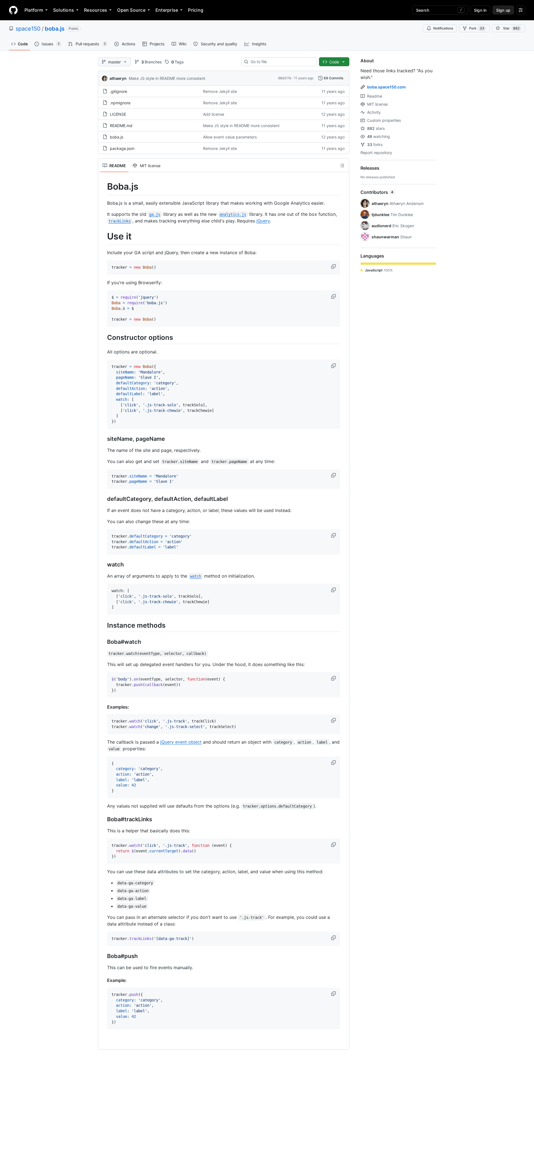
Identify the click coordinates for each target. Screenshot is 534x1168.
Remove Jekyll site (220, 91)
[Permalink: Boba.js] (103, 186)
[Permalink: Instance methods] (103, 625)
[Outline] (342, 165)
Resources (95, 10)
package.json (122, 148)
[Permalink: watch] (103, 565)
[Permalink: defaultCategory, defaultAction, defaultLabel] (103, 499)
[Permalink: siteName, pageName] (103, 439)
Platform (33, 10)
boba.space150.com (386, 87)
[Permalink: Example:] (103, 980)
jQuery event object (181, 742)
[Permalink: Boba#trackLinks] (103, 819)
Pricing (195, 10)
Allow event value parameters (230, 137)
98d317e (284, 78)
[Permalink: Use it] (103, 236)
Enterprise (166, 10)
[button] (334, 266)
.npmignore (120, 102)
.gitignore (118, 91)
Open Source (131, 10)
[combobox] (281, 62)
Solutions (63, 10)
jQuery (263, 221)
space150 (28, 28)
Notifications (443, 28)
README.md (121, 125)
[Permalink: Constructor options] (103, 337)
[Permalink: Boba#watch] (103, 642)
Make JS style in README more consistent (167, 78)
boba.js (55, 28)
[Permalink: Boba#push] (103, 956)
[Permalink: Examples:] (103, 707)
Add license (213, 114)
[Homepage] (13, 10)
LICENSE (118, 114)
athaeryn (118, 78)
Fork (476, 28)
